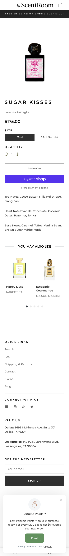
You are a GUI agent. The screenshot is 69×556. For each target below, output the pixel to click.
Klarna (9, 379)
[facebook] (6, 406)
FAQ (8, 357)
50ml (20, 137)
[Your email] (34, 469)
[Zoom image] (34, 58)
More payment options (34, 187)
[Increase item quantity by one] (17, 154)
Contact (10, 371)
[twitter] (32, 406)
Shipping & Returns (18, 364)
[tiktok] (23, 406)
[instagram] (15, 406)
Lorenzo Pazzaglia (17, 112)
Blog (8, 386)
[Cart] (60, 5)
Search (9, 349)
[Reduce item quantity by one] (6, 154)
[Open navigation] (9, 5)
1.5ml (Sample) (49, 137)
